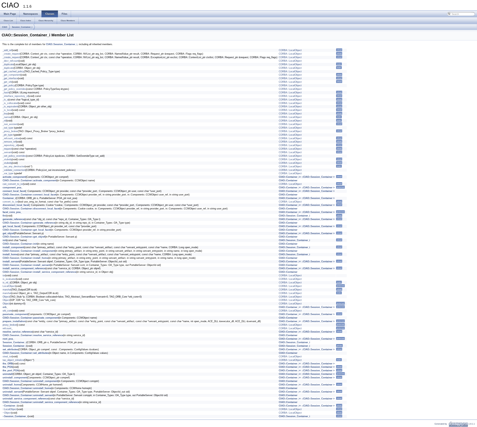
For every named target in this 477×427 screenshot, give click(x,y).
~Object (7, 412)
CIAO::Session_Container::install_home (25, 258)
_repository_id (10, 145)
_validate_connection (14, 170)
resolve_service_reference (17, 331)
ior (4, 275)
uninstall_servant (12, 391)
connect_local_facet (14, 191)
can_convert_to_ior (13, 184)
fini (4, 215)
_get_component (11, 74)
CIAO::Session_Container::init (20, 243)
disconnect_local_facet (16, 205)
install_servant (11, 261)
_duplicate (8, 64)
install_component (13, 247)
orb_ (5, 307)
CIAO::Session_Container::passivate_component (31, 317)
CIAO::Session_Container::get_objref (24, 236)
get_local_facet (11, 226)
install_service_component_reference (24, 268)
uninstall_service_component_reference (25, 398)
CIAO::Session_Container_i (61, 44)
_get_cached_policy (13, 71)
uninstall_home (11, 384)
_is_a (5, 99)
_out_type (8, 127)
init (4, 240)
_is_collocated (10, 103)
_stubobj (7, 159)
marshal (7, 289)
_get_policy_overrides (14, 89)
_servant (7, 152)
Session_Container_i (22, 27)
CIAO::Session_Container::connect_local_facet (29, 194)
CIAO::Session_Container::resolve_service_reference (33, 335)
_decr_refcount (11, 60)
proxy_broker (10, 324)
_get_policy (9, 85)
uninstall (8, 374)
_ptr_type (8, 134)
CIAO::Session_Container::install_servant (26, 265)
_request (7, 148)
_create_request (11, 53)
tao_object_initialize (13, 360)
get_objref (8, 233)
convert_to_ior (10, 201)
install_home (10, 254)
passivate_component (15, 314)
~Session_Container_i (15, 416)
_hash (6, 92)
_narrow (7, 117)
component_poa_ (13, 187)
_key (5, 113)
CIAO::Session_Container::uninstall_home (27, 388)
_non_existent (10, 124)
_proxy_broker (10, 131)
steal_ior (7, 356)
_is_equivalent (10, 106)
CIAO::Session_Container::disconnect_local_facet (31, 208)
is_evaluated (9, 279)
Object (6, 296)
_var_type (8, 173)
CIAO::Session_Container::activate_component (29, 180)
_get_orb (7, 81)
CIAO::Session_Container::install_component (29, 250)
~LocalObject (10, 409)
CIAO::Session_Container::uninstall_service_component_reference (41, 402)
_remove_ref (9, 141)
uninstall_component (15, 377)
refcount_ (8, 328)
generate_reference (13, 219)
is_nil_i (6, 282)
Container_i (9, 198)
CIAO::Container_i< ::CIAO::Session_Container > (307, 176)
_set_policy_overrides (14, 155)
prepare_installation (14, 321)
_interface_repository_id (15, 96)
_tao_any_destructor (14, 166)
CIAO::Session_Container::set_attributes (26, 353)
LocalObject (9, 286)
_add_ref (7, 50)
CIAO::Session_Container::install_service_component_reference (39, 272)
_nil (4, 120)
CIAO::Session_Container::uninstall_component (30, 381)
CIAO (4, 27)
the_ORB (8, 363)
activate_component (14, 176)
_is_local (7, 110)
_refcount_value (11, 138)
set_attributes (10, 349)
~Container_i (10, 405)
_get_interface (10, 78)
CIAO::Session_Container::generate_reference (29, 222)
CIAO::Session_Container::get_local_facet (26, 229)
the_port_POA (11, 370)
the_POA (8, 367)
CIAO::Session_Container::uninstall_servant (28, 395)
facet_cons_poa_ (12, 212)
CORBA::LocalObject (290, 50)
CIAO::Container (288, 180)
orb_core (7, 310)
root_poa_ (8, 338)
